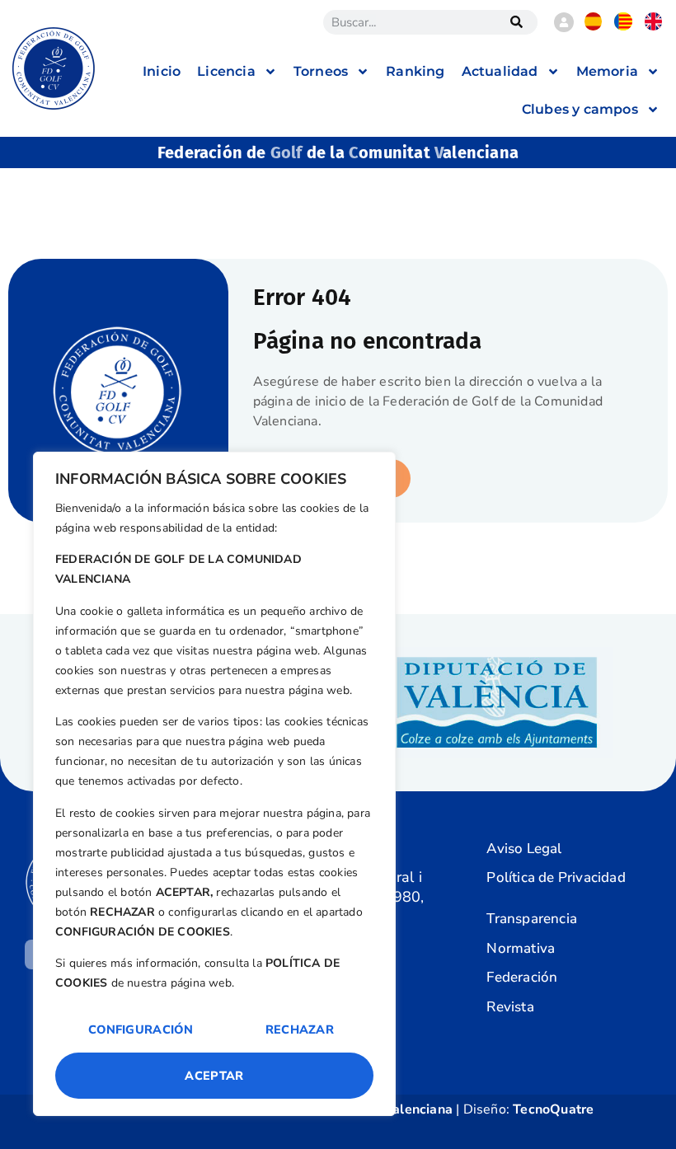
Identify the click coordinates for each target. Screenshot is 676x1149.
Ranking (415, 71)
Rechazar (299, 1029)
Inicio (162, 71)
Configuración (140, 1029)
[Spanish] (593, 26)
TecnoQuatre (553, 1109)
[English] (654, 26)
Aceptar (214, 1075)
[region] (214, 784)
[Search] (517, 22)
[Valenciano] (623, 26)
